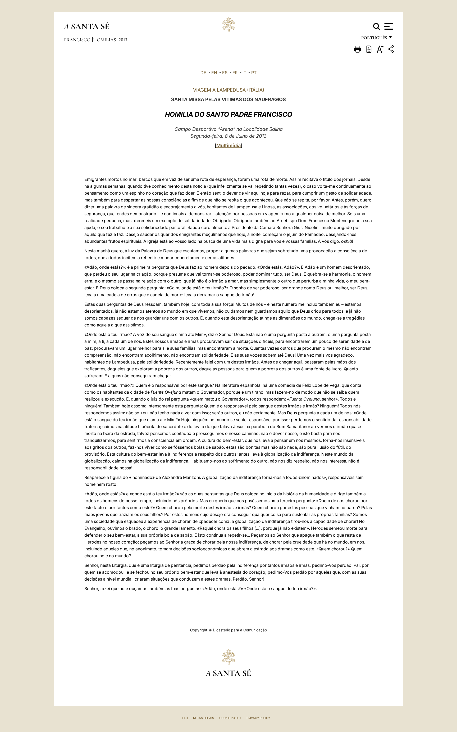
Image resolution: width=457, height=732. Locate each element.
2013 (123, 40)
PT (254, 72)
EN (214, 72)
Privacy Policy (258, 718)
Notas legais (203, 718)
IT (244, 72)
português (374, 39)
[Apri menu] (388, 26)
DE (203, 72)
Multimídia (228, 145)
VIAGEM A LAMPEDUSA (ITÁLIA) (228, 90)
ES (224, 72)
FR (234, 72)
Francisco (78, 40)
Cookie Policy (230, 718)
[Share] (391, 50)
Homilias (105, 40)
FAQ (185, 718)
